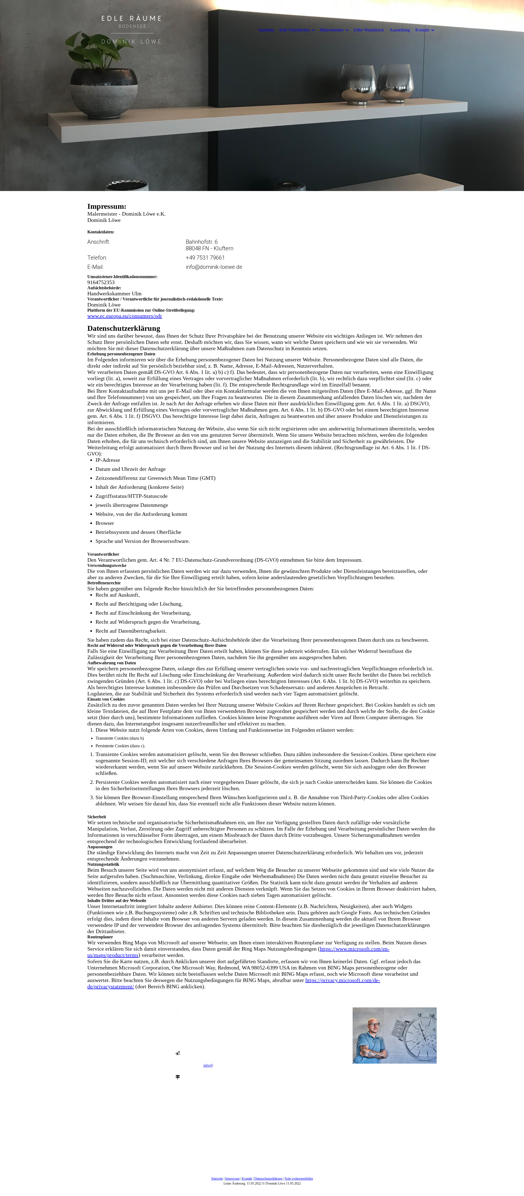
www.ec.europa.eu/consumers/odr (124, 316)
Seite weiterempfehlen (299, 1178)
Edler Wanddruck (369, 30)
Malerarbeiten (332, 30)
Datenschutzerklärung (268, 1178)
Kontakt (422, 30)
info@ (208, 1065)
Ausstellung (399, 30)
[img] (132, 30)
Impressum (232, 1178)
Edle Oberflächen (294, 30)
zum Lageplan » (217, 1089)
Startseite (266, 30)
